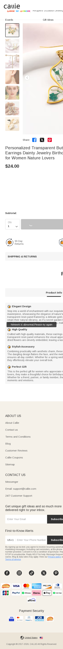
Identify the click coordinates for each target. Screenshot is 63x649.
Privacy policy (54, 557)
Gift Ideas (48, 19)
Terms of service (13, 559)
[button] (27, 77)
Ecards (9, 19)
